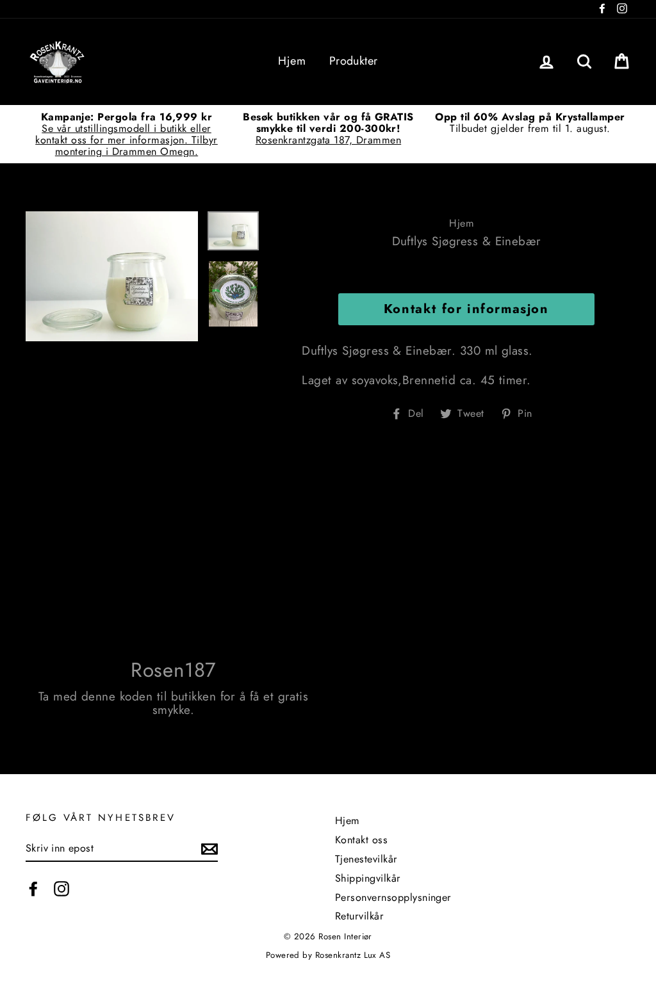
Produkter (353, 61)
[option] (126, 134)
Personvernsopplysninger (393, 897)
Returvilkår (359, 916)
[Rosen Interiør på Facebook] (33, 888)
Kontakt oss (361, 839)
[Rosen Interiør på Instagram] (61, 888)
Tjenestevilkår (366, 859)
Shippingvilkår (368, 878)
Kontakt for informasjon (466, 309)
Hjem (292, 61)
